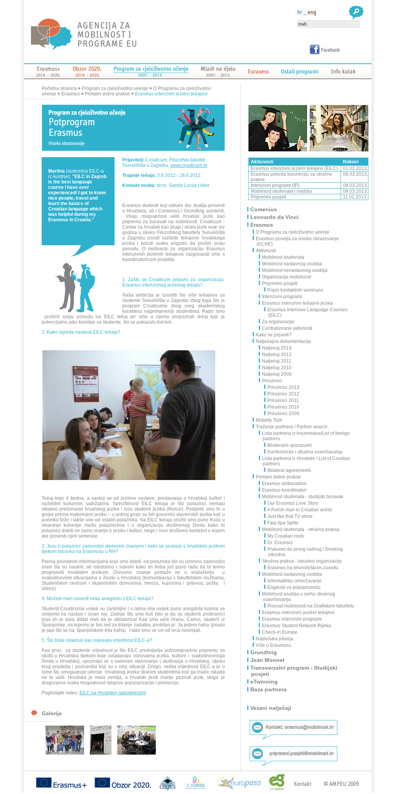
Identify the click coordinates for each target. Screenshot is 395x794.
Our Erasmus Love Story (292, 503)
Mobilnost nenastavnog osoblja (294, 270)
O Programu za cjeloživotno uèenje (293, 232)
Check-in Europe (279, 632)
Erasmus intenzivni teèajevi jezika (297, 303)
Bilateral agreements (289, 470)
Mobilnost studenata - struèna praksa (300, 529)
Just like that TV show (289, 516)
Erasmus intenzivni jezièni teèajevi (171, 94)
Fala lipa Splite (283, 523)
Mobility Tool (269, 420)
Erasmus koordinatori (284, 490)
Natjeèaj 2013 (277, 348)
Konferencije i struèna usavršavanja (305, 452)
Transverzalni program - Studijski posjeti (294, 671)
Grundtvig (264, 652)
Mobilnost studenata (283, 257)
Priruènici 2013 (283, 387)
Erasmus (70, 94)
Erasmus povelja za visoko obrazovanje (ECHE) (298, 241)
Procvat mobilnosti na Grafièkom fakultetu (310, 606)
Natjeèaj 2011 (276, 361)
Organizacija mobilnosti (286, 277)
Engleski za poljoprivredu (294, 587)
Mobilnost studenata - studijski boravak (302, 496)
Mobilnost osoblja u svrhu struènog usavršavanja (298, 596)
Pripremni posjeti (279, 283)
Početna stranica (60, 88)
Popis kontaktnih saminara (295, 290)
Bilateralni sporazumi (289, 445)
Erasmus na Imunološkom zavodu (302, 567)
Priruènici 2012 (283, 394)
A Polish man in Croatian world (299, 509)
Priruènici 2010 (283, 407)
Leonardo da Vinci (275, 217)
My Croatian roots (285, 536)
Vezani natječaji (271, 708)
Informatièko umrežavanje (294, 581)
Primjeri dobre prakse (107, 94)
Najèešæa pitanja (275, 638)
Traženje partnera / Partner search (292, 426)
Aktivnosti (266, 250)
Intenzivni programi (282, 296)
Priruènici (272, 380)
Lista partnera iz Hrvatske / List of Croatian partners (306, 461)
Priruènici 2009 (283, 413)
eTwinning (264, 682)
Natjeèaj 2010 (277, 367)
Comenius (264, 209)
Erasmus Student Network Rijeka (296, 625)
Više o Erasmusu (274, 645)
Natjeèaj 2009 (277, 374)
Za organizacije (278, 321)
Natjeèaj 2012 (277, 354)
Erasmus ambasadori (284, 483)
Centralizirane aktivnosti (287, 328)
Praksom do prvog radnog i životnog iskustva (305, 551)
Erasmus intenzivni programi (292, 619)
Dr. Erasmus (280, 542)
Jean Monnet (268, 660)
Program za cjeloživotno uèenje (115, 88)
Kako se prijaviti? (274, 335)
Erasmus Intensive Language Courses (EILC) (307, 312)
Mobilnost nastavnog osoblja (292, 263)
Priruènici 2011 (283, 400)
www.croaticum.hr (189, 165)
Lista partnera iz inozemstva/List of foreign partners (306, 436)
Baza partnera (269, 689)
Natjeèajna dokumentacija (284, 341)
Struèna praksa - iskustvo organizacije (302, 561)
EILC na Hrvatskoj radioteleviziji (112, 693)
